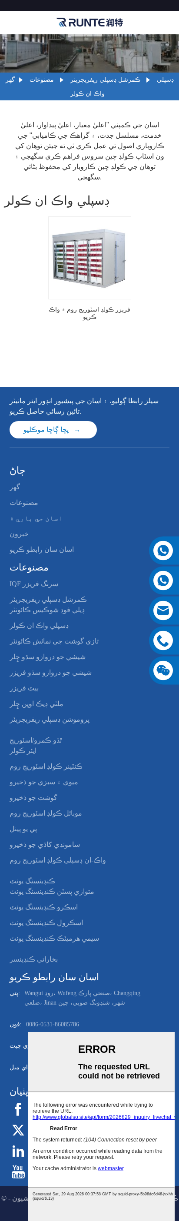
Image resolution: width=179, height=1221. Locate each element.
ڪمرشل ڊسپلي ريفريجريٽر (105, 79)
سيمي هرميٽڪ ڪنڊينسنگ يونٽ (54, 938)
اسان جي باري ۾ (36, 518)
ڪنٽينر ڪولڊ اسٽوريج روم (46, 766)
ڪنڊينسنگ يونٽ (32, 881)
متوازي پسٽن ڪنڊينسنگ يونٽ (52, 891)
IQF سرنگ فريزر (34, 583)
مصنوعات (42, 79)
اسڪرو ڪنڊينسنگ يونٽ (44, 907)
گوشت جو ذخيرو (33, 797)
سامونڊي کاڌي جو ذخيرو (45, 844)
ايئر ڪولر (23, 750)
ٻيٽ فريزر (24, 688)
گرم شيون (27, 1198)
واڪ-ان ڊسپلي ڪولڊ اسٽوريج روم (58, 860)
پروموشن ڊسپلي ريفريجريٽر (50, 719)
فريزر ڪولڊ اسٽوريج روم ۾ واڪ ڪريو (89, 313)
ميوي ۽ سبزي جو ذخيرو (44, 782)
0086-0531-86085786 (52, 1024)
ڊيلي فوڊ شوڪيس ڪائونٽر (47, 610)
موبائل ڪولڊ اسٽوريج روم (46, 813)
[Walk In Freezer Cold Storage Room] (90, 258)
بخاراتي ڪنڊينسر (34, 959)
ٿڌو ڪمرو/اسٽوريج (36, 740)
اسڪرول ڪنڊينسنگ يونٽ (46, 922)
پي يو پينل (23, 829)
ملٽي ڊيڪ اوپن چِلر (36, 703)
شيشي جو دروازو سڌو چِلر (48, 656)
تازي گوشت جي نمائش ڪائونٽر (54, 641)
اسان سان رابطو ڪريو (42, 549)
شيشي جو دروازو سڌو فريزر (51, 672)
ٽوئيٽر (36, 1129)
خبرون (19, 534)
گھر (10, 79)
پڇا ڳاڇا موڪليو (46, 429)
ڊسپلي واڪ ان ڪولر (39, 625)
